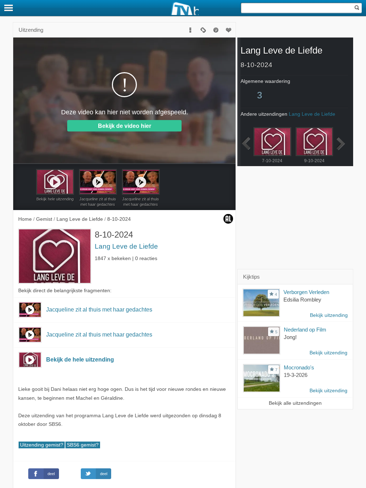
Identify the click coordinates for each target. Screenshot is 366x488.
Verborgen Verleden (306, 292)
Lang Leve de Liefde (126, 246)
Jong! (290, 337)
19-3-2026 (295, 375)
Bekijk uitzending (329, 315)
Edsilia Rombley (302, 300)
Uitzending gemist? (41, 445)
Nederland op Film (305, 330)
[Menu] (9, 8)
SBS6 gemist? (83, 445)
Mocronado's (299, 367)
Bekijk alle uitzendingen (295, 403)
